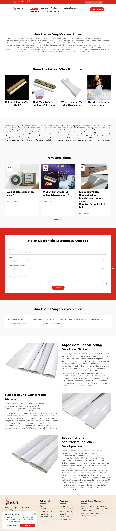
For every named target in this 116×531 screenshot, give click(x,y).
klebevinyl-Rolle (96, 319)
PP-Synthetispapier (67, 511)
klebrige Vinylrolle (15, 319)
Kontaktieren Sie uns (51, 11)
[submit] (101, 2)
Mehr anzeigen (12, 201)
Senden (58, 288)
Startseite (34, 8)
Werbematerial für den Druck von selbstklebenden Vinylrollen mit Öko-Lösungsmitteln (71, 104)
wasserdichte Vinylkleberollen (20, 324)
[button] (56, 219)
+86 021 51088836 (94, 513)
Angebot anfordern (97, 9)
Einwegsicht (64, 517)
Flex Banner (64, 506)
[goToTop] (113, 274)
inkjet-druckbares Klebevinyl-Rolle (72, 319)
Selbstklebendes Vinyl (68, 514)
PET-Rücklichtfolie (66, 509)
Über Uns (44, 8)
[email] (113, 268)
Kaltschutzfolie (65, 519)
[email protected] (23, 1)
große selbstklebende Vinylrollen (40, 319)
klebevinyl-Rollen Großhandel (49, 324)
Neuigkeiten (35, 11)
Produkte (54, 8)
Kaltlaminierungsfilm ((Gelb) (17, 104)
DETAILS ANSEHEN (17, 87)
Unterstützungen (70, 8)
